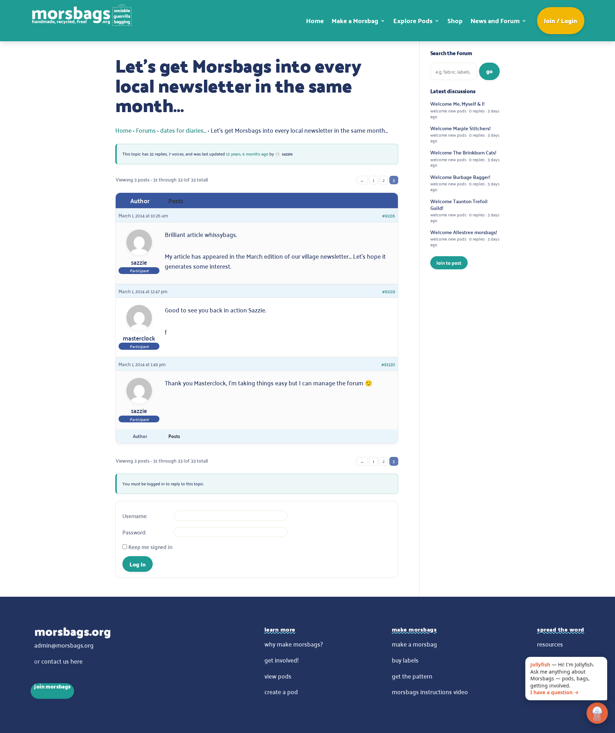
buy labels (405, 659)
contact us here (62, 660)
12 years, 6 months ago (247, 153)
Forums (146, 130)
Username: (134, 515)
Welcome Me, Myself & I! (464, 109)
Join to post (448, 262)
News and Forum (495, 20)
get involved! (281, 659)
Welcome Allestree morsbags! (464, 238)
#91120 (388, 364)
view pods (277, 675)
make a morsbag (414, 643)
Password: (134, 532)
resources (550, 643)
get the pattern (412, 675)
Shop (455, 20)
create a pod (281, 691)
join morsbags (52, 687)
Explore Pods (412, 20)
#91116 (388, 215)
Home (315, 20)
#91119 (388, 291)
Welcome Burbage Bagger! (464, 183)
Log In (138, 564)
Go (489, 71)
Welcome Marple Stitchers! (464, 134)
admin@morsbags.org (64, 644)
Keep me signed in (150, 546)
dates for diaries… (183, 130)
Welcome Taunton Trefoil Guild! (464, 210)
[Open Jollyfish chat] (597, 713)
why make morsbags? (293, 643)
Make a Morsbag (355, 20)
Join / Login (560, 20)
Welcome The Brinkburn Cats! (464, 158)
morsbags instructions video (430, 691)
